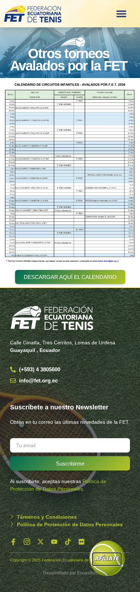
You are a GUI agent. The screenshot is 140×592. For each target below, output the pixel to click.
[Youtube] (54, 541)
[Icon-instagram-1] (27, 541)
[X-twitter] (40, 541)
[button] (121, 13)
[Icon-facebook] (13, 541)
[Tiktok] (68, 541)
